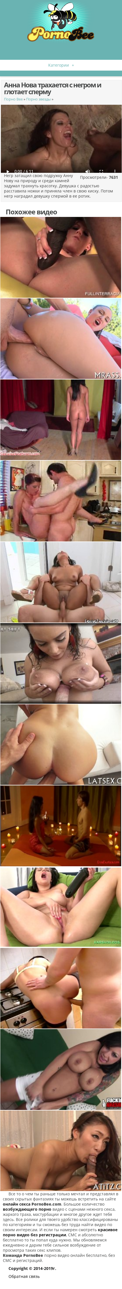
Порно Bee (13, 99)
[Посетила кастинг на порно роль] (61, 419)
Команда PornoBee (23, 1255)
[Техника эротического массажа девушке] (61, 825)
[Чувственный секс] (61, 582)
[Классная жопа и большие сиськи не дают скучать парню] (61, 663)
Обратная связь (24, 1276)
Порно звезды (38, 99)
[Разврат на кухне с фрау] (61, 988)
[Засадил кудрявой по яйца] (61, 744)
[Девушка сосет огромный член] (61, 907)
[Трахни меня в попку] (61, 338)
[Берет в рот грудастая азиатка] (61, 1150)
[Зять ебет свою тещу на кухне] (61, 500)
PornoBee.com (46, 1204)
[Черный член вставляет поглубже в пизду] (61, 257)
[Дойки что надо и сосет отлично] (61, 1069)
